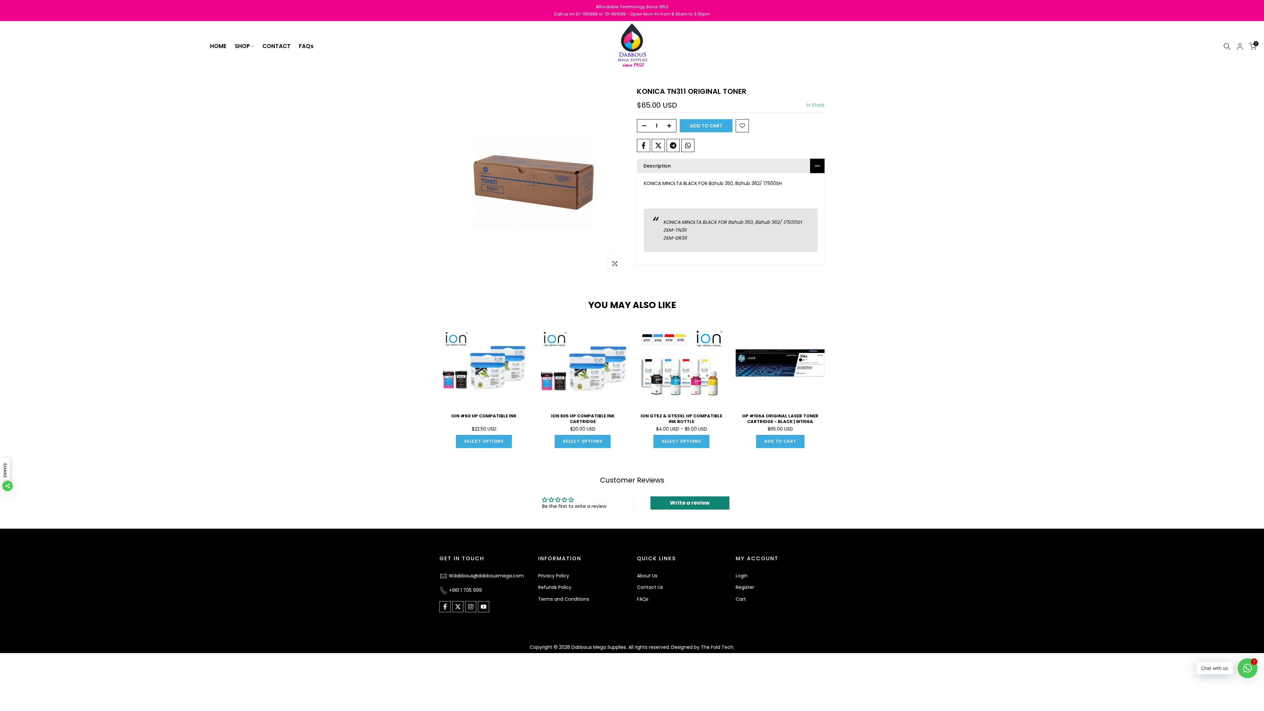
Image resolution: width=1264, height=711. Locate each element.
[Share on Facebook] (643, 145)
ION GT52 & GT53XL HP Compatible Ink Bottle (681, 419)
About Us (647, 575)
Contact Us (650, 587)
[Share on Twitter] (658, 145)
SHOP (242, 46)
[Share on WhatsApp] (688, 145)
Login (742, 575)
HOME (218, 46)
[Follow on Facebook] (445, 606)
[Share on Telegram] (673, 145)
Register (745, 587)
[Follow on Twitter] (457, 606)
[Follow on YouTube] (483, 606)
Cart (741, 599)
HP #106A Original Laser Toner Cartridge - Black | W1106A (780, 419)
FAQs (306, 46)
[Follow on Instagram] (470, 606)
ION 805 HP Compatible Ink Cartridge (583, 419)
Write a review (690, 503)
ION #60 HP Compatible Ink (483, 416)
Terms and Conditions (563, 599)
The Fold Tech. (717, 647)
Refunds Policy (554, 587)
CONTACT (276, 46)
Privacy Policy (553, 575)
